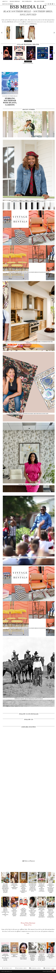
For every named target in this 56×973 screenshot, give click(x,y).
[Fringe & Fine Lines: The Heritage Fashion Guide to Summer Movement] (42, 902)
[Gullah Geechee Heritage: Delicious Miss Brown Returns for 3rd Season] (5, 877)
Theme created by (49, 971)
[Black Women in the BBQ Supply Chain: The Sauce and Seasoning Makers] (23, 902)
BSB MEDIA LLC (28, 6)
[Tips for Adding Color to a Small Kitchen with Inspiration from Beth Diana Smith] (23, 877)
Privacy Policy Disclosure (28, 923)
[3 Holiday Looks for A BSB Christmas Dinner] (14, 877)
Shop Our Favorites (7, 4)
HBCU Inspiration (27, 1)
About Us (4, 1)
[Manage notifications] (53, 970)
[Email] (52, 4)
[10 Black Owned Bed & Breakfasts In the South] (5, 947)
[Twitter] (45, 4)
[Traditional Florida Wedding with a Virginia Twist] (32, 947)
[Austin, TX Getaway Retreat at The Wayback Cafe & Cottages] (42, 877)
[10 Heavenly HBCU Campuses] (14, 947)
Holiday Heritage (15, 1)
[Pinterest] (48, 4)
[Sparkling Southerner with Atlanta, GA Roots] (10, 83)
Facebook (36, 968)
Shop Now (28, 41)
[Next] (54, 33)
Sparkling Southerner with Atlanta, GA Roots (10, 101)
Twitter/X (7, 968)
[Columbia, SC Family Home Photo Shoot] (51, 947)
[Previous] (2, 33)
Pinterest (49, 968)
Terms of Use (28, 925)
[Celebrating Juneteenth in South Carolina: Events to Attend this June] (32, 877)
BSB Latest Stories (39, 1)
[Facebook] (50, 4)
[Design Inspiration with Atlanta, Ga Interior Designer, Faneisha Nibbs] (51, 877)
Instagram (21, 968)
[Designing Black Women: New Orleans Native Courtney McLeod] (32, 902)
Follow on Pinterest (29, 861)
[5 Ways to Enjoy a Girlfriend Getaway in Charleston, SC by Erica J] (42, 947)
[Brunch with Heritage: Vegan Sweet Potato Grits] (14, 902)
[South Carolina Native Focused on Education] (23, 947)
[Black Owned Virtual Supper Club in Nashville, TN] (5, 902)
